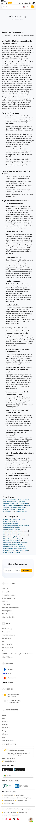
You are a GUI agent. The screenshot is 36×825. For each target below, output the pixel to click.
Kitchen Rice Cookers (22, 535)
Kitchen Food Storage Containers (13, 544)
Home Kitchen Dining (19, 519)
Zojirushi (15, 505)
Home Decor (21, 546)
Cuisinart (6, 503)
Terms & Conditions (10, 812)
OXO (13, 511)
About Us (5, 589)
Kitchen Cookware (24, 525)
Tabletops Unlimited (22, 511)
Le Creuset (12, 509)
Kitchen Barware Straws (10, 546)
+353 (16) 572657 (10, 761)
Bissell (27, 500)
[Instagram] (7, 819)
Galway (4, 725)
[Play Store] (19, 770)
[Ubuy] (9, 3)
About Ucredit (7, 644)
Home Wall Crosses (9, 550)
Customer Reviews (8, 635)
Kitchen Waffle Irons (9, 535)
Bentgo (5, 509)
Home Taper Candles (22, 550)
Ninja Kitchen (13, 500)
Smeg (17, 503)
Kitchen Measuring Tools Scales (12, 537)
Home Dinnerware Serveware (11, 529)
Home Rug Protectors (20, 548)
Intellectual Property (9, 598)
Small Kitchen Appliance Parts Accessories (15, 542)
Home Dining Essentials (10, 521)
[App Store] (7, 770)
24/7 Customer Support (16, 750)
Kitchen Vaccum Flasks (10, 531)
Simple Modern (7, 505)
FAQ (3, 641)
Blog (3, 651)
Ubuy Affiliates (7, 657)
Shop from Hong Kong (24, 798)
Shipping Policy (7, 611)
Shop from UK (20, 795)
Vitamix (24, 507)
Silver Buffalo (24, 503)
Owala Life (21, 500)
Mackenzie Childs (16, 507)
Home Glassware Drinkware (11, 527)
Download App (7, 629)
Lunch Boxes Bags (23, 531)
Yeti (4, 501)
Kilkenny (5, 734)
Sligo (4, 737)
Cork (4, 718)
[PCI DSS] (6, 786)
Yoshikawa (6, 507)
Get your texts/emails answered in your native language (19, 754)
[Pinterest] (19, 819)
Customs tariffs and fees (10, 608)
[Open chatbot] (30, 819)
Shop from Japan (9, 798)
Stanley (5, 500)
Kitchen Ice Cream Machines (11, 533)
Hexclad (12, 503)
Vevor (28, 505)
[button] (21, 3)
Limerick (5, 721)
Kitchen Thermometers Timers (12, 541)
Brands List (6, 632)
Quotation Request (8, 595)
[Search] (32, 6)
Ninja (32, 35)
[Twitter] (15, 819)
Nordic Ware (6, 511)
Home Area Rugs (8, 548)
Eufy (23, 509)
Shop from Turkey (9, 803)
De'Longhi (9, 35)
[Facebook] (4, 819)
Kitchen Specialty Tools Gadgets (12, 539)
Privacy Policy (23, 812)
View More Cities (8, 740)
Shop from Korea (9, 800)
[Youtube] (11, 819)
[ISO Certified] (20, 786)
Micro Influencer (7, 614)
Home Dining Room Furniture (11, 552)
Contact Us (6, 592)
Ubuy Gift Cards (7, 648)
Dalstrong (22, 505)
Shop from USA (8, 795)
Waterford (5, 728)
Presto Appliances (12, 501)
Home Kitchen (7, 519)
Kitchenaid (22, 501)
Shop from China (22, 800)
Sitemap (5, 601)
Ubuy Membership (8, 617)
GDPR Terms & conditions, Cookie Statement (17, 654)
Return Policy (6, 638)
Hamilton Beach (21, 35)
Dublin (4, 715)
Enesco (19, 509)
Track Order (6, 604)
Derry (4, 731)
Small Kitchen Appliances (10, 525)
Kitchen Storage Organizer (11, 523)
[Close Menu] (2, 4)
